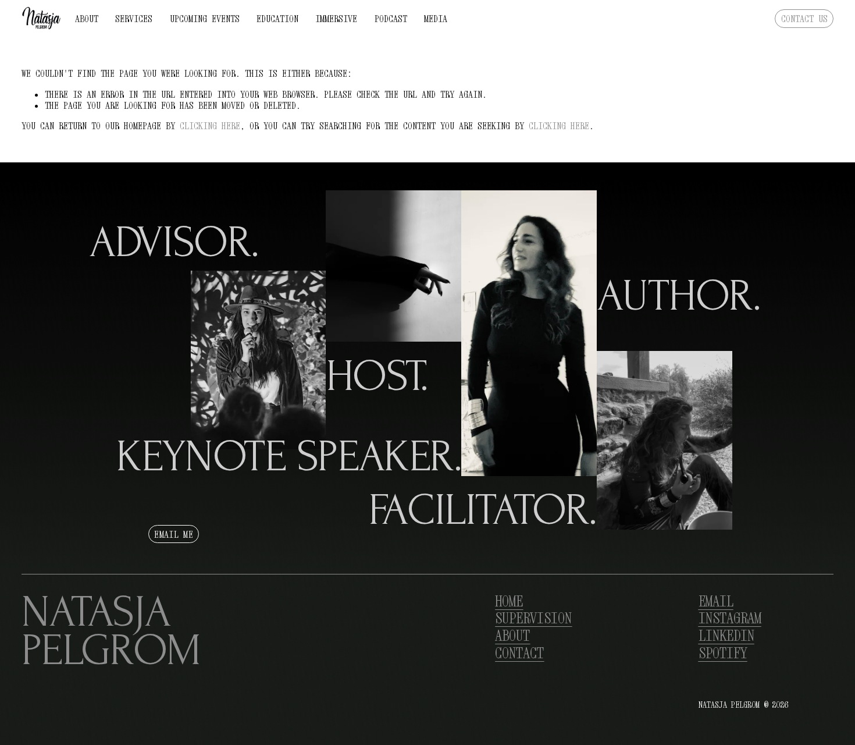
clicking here (210, 126)
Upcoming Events (205, 18)
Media (435, 18)
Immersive (336, 18)
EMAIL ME (173, 534)
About (86, 18)
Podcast (391, 18)
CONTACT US (804, 18)
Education (277, 18)
